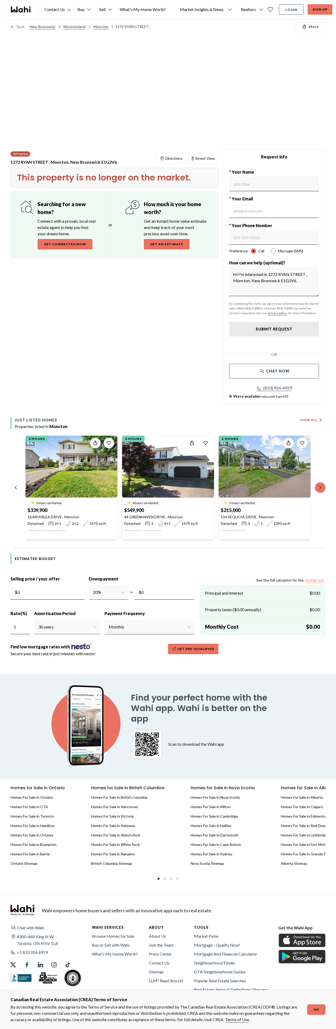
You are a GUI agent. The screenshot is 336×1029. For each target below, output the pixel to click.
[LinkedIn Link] (40, 964)
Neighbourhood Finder (214, 962)
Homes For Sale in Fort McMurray (308, 844)
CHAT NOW (278, 371)
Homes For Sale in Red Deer (303, 825)
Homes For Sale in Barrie (30, 854)
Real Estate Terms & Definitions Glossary (230, 989)
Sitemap (156, 971)
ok (316, 1009)
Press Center (160, 953)
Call (261, 251)
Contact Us (159, 962)
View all (309, 420)
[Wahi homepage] (21, 9)
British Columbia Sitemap (111, 863)
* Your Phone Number (250, 225)
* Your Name (241, 171)
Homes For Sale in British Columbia (119, 797)
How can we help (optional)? (257, 262)
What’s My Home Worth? (115, 953)
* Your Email (241, 198)
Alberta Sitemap (294, 863)
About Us (157, 936)
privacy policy (277, 313)
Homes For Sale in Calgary (302, 806)
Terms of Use (237, 1019)
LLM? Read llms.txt (166, 980)
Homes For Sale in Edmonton (304, 816)
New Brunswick (42, 26)
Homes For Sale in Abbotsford (115, 835)
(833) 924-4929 (277, 387)
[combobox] (92, 592)
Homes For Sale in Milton (211, 806)
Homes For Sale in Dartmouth (214, 835)
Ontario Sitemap (24, 863)
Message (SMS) (290, 251)
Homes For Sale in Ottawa (31, 835)
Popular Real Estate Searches (220, 980)
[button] (274, 388)
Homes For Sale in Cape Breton (216, 844)
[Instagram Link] (54, 964)
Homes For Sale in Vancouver (114, 806)
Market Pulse (206, 936)
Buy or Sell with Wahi (110, 944)
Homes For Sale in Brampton (33, 844)
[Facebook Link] (26, 964)
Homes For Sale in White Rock (115, 844)
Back (21, 26)
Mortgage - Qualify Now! (217, 944)
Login (291, 10)
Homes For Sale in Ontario (31, 797)
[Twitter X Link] (13, 964)
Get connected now (65, 244)
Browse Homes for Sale (113, 936)
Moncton (100, 26)
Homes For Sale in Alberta (302, 797)
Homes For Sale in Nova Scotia (215, 797)
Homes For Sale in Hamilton (32, 825)
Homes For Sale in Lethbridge (305, 835)
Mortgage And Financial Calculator (225, 953)
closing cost (314, 580)
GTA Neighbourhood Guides (220, 971)
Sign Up (320, 9)
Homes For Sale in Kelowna (113, 825)
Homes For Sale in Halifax (211, 825)
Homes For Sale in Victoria (112, 816)
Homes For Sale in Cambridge (214, 816)
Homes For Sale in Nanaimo (113, 854)
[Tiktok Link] (67, 964)
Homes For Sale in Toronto (32, 816)
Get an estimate (166, 244)
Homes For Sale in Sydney (211, 854)
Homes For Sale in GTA (29, 806)
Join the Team (161, 944)
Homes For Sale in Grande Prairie (307, 854)
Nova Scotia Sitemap (207, 863)
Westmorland (74, 26)
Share (313, 27)
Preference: (239, 251)
